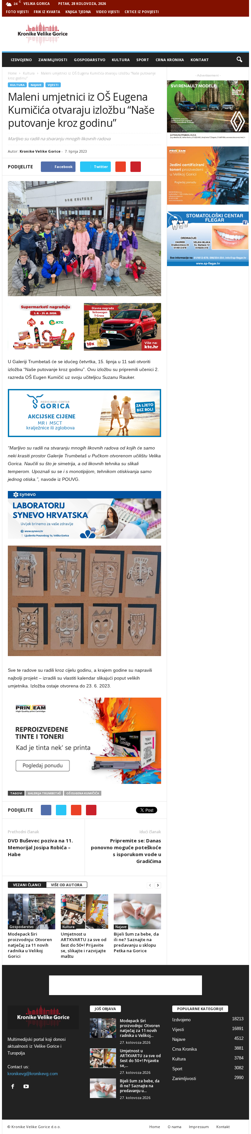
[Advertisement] (166, 34)
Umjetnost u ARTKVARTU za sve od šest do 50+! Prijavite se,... (140, 1058)
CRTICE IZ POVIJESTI (142, 11)
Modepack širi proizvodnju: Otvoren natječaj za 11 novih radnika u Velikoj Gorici (30, 945)
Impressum (199, 1126)
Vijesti (53, 85)
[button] (239, 60)
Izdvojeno (21, 59)
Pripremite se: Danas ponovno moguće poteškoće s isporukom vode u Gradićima (126, 850)
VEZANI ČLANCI (27, 884)
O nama (174, 1126)
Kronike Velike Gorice (40, 151)
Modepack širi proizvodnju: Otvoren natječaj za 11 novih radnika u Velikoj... (140, 1028)
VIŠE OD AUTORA (66, 884)
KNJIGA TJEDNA (78, 11)
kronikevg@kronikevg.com (33, 1073)
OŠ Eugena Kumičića (82, 793)
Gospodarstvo (89, 59)
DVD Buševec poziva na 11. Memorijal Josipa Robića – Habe (40, 847)
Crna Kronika (170, 59)
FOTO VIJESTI (17, 11)
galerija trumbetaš (44, 793)
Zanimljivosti (52, 59)
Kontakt (200, 59)
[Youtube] (27, 1087)
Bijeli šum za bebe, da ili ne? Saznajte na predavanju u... (139, 1085)
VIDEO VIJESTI (107, 11)
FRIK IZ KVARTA (47, 11)
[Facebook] (14, 1087)
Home (12, 73)
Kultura (121, 59)
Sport (142, 59)
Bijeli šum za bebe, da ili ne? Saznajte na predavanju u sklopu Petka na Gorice (136, 942)
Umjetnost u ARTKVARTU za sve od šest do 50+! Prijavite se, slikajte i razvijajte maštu (84, 945)
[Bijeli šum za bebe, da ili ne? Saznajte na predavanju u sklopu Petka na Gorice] (137, 911)
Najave (36, 85)
